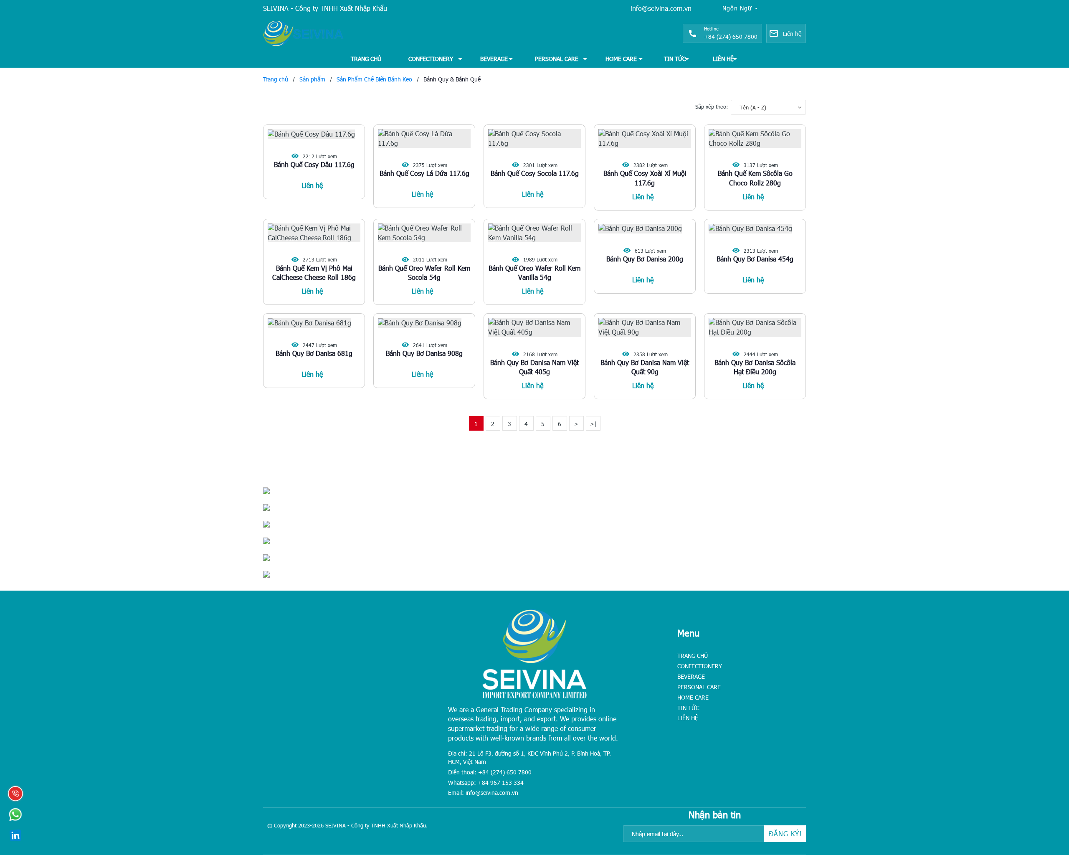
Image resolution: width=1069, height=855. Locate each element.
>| (593, 424)
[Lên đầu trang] (1044, 796)
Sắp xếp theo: (711, 106)
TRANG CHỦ (366, 59)
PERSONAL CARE (556, 59)
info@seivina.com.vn (661, 8)
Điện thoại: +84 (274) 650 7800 (490, 772)
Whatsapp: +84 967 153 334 (486, 782)
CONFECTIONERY (430, 59)
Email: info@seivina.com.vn (483, 793)
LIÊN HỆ (723, 59)
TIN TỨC (675, 59)
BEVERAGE (494, 59)
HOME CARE (621, 59)
